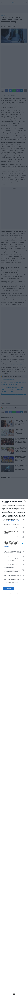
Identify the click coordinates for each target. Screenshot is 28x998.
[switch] (23, 527)
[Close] (25, 501)
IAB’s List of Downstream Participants (15, 520)
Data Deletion (6, 593)
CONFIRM (8, 588)
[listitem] (14, 524)
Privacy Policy (21, 593)
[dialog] (14, 748)
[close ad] (14, 994)
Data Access (14, 593)
